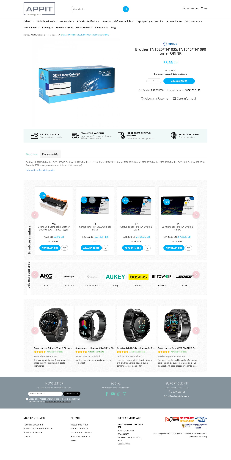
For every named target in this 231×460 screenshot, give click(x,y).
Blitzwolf (162, 285)
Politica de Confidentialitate (58, 401)
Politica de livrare (33, 432)
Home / (27, 34)
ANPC (74, 440)
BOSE (184, 285)
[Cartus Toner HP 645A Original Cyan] (136, 205)
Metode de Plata (79, 424)
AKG (46, 285)
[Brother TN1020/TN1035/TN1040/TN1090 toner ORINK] (76, 83)
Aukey (115, 285)
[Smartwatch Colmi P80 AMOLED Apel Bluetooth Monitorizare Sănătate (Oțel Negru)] (177, 325)
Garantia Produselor (81, 432)
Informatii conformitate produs (40, 170)
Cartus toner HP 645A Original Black (95, 228)
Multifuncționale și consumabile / (45, 34)
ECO (54, 224)
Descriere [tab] (31, 154)
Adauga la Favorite (155, 98)
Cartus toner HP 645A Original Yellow (177, 228)
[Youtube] (112, 394)
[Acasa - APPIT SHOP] (39, 9)
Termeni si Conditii (34, 424)
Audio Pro (69, 285)
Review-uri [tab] (50, 154)
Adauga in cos (179, 81)
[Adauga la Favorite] (64, 248)
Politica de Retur (79, 428)
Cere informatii (186, 98)
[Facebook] (106, 394)
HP (95, 224)
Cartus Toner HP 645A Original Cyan (136, 228)
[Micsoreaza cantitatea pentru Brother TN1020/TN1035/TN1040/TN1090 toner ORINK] (148, 80)
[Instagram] (124, 394)
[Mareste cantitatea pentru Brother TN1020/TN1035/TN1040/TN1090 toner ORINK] (159, 80)
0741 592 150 (178, 391)
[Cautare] (126, 9)
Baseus (138, 285)
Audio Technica (92, 285)
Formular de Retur (80, 436)
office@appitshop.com (178, 396)
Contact (28, 436)
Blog (113, 27)
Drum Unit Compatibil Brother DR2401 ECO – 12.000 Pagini (54, 228)
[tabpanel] (76, 83)
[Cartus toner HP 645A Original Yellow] (177, 205)
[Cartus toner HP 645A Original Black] (95, 206)
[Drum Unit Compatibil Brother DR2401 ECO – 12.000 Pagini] (53, 205)
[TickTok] (118, 394)
